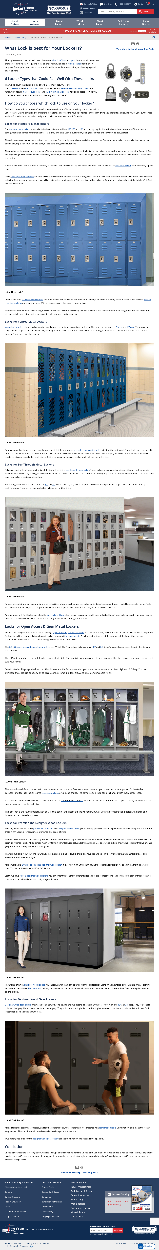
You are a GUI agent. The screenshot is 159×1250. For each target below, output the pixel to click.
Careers (8, 1192)
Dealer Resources (80, 1195)
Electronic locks (35, 988)
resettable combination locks (74, 88)
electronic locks (32, 88)
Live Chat (146, 1125)
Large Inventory (12, 1216)
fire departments (72, 636)
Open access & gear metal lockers (68, 632)
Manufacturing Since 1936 (16, 1187)
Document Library (80, 1207)
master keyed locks (31, 91)
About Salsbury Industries (19, 1182)
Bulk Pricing (77, 1199)
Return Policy (47, 1211)
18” (81, 129)
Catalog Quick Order (50, 1192)
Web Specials (78, 1203)
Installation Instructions (52, 1201)
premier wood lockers (43, 828)
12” (69, 129)
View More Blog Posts (135, 49)
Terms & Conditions (13, 1243)
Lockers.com (14, 88)
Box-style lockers (123, 165)
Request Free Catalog (119, 1201)
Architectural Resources (83, 1191)
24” (101, 647)
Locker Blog (20, 37)
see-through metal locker (77, 470)
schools (55, 60)
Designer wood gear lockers (18, 1004)
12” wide (118, 327)
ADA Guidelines (79, 1182)
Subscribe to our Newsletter (103, 1226)
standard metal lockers (19, 129)
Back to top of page (7, 31)
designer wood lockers (68, 828)
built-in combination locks (57, 91)
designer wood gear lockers (46, 1138)
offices (63, 60)
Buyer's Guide (48, 1187)
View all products (152, 31)
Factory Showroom (13, 1201)
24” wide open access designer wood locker (42, 864)
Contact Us (46, 1197)
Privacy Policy (32, 1243)
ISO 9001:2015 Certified (15, 1211)
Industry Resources (81, 1186)
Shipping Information (50, 1216)
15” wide (130, 327)
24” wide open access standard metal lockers (29, 647)
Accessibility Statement (19, 1246)
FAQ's (7, 1206)
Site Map (46, 1243)
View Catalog (115, 1204)
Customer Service (51, 1182)
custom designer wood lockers (34, 875)
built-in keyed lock (55, 615)
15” (73, 129)
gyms (73, 60)
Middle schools (75, 63)
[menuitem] (12, 23)
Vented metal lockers (14, 327)
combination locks (50, 793)
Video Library (78, 1212)
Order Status (47, 1206)
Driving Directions (12, 1197)
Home (8, 37)
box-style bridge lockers (22, 176)
